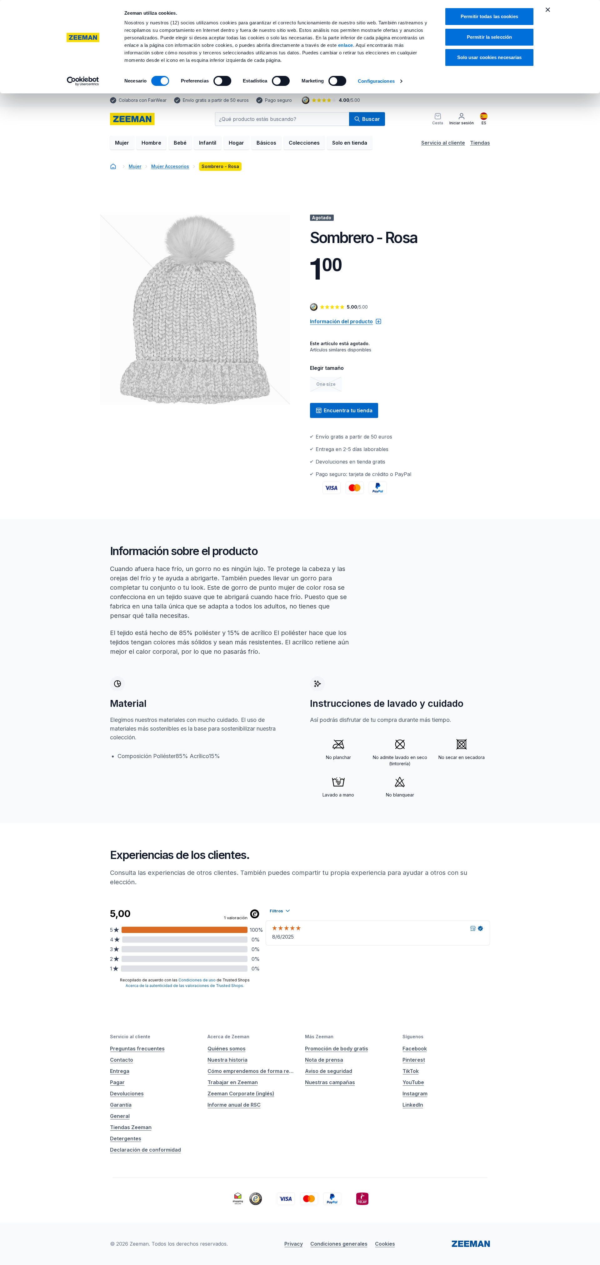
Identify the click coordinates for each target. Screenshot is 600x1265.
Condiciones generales (339, 1244)
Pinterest (413, 1060)
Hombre (151, 143)
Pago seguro (278, 100)
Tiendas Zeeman (131, 1127)
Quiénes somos (227, 1048)
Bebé (180, 143)
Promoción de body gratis (336, 1048)
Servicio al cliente (443, 143)
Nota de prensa (324, 1060)
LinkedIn (412, 1105)
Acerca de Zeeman (228, 1036)
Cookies (385, 1244)
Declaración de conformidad (145, 1150)
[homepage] (132, 119)
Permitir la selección (489, 37)
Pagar (117, 1082)
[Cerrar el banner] (548, 9)
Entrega (119, 1071)
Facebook (414, 1048)
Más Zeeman (319, 1036)
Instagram (415, 1093)
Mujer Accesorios (170, 166)
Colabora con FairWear (143, 100)
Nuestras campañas (330, 1082)
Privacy (293, 1244)
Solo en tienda (349, 143)
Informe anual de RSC (234, 1105)
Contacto (121, 1060)
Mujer (122, 143)
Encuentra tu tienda (348, 410)
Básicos (266, 143)
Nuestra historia (228, 1060)
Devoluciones (127, 1093)
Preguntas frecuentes (137, 1048)
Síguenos (412, 1036)
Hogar (236, 143)
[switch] (222, 81)
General (120, 1116)
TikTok (410, 1071)
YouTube (413, 1082)
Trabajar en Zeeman (233, 1082)
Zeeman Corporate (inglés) (241, 1093)
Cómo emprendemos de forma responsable (251, 1071)
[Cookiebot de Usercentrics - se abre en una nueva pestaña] (83, 81)
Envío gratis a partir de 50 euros (216, 100)
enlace (345, 45)
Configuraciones (376, 81)
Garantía (121, 1105)
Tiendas (480, 143)
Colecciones (304, 143)
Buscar (371, 119)
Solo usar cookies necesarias (489, 57)
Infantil (207, 143)
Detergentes (125, 1138)
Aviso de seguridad (328, 1071)
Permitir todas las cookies (489, 16)
